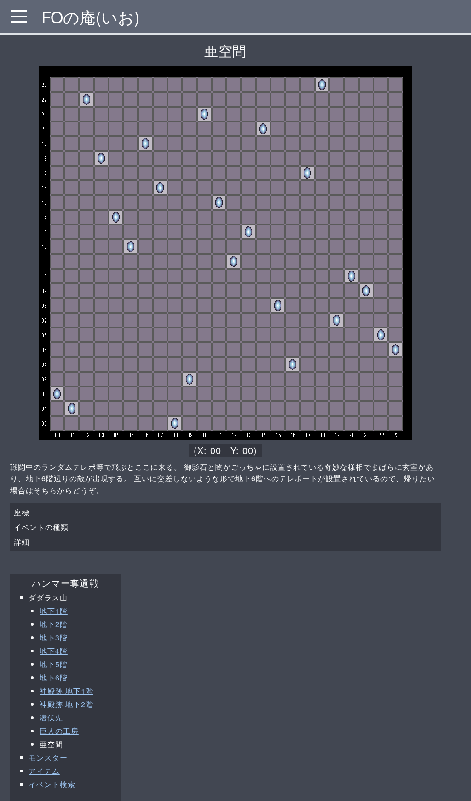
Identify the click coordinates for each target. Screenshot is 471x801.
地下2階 (54, 624)
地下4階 (54, 650)
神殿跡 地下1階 (66, 691)
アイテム (44, 771)
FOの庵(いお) (90, 16)
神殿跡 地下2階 (66, 704)
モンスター (48, 757)
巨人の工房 (59, 731)
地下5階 (54, 664)
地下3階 (54, 637)
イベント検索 (52, 784)
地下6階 (54, 677)
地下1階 (54, 610)
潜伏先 (51, 717)
